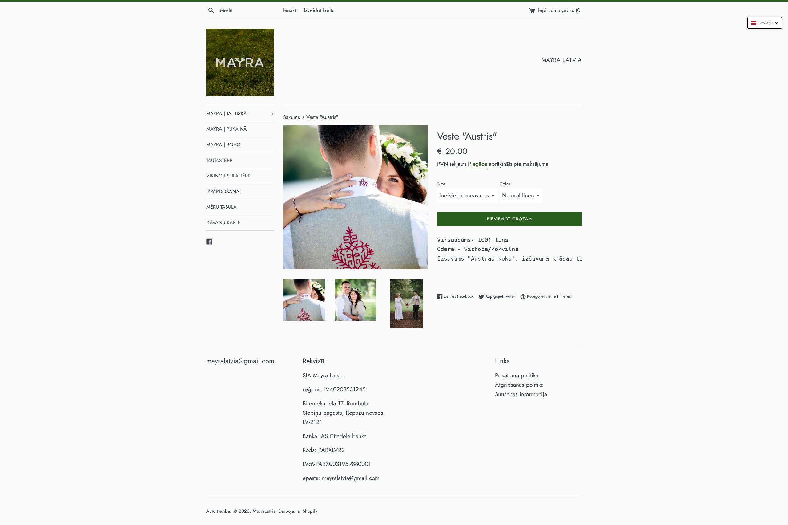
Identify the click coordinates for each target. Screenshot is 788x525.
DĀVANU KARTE (223, 222)
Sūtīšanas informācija (521, 394)
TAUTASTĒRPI (220, 160)
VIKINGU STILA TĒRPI (229, 175)
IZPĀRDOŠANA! (223, 191)
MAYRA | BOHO (223, 144)
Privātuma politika (516, 375)
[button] (765, 22)
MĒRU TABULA (221, 206)
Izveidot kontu (319, 10)
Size (441, 184)
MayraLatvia (264, 511)
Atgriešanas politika (519, 385)
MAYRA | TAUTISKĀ (240, 113)
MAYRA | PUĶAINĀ (226, 128)
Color (505, 184)
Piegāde (477, 164)
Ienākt (289, 10)
